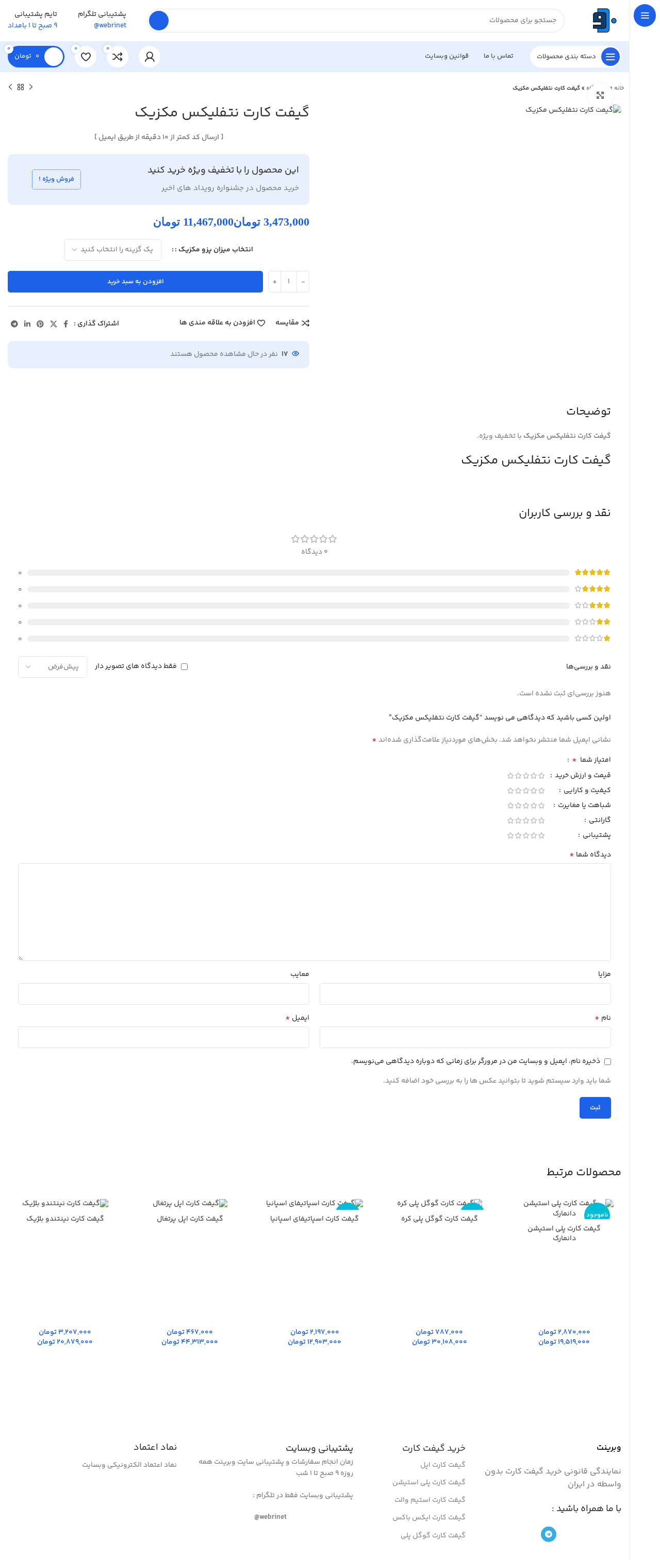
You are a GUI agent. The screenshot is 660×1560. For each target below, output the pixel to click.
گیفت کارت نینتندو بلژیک (65, 1219)
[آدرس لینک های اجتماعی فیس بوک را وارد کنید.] (65, 324)
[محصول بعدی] (10, 87)
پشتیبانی (596, 836)
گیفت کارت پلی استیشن (429, 1482)
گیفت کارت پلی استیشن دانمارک (564, 1234)
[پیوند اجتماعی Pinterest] (40, 324)
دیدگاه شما (590, 855)
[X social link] (53, 324)
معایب (299, 974)
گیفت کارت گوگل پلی (433, 1535)
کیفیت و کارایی (586, 791)
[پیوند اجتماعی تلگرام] (14, 324)
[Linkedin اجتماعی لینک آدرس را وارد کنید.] (27, 324)
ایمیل (297, 1018)
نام (603, 1018)
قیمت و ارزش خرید (582, 776)
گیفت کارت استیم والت (430, 1500)
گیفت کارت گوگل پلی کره (439, 1219)
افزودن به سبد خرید (135, 282)
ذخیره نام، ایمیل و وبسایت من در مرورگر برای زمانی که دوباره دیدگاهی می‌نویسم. (475, 1061)
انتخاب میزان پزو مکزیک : (214, 249)
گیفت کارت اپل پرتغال (190, 1219)
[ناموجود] (439, 1204)
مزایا (604, 974)
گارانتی (599, 821)
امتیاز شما (591, 761)
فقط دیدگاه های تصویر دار (136, 666)
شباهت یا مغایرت (583, 806)
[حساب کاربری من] (150, 56)
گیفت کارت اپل (443, 1465)
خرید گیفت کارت (434, 1449)
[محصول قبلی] (31, 87)
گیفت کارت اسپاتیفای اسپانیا (314, 1219)
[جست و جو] (159, 20)
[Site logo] (603, 20)
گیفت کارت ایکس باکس (429, 1517)
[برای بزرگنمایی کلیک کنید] (601, 96)
